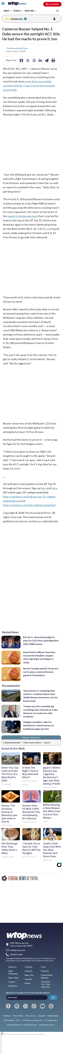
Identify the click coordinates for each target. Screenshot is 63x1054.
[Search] (57, 10)
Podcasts (45, 971)
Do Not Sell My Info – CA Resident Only (22, 1025)
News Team (13, 978)
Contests (29, 967)
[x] (25, 1006)
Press (43, 967)
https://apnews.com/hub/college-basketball (29, 505)
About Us (12, 967)
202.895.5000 (16, 954)
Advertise (12, 986)
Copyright (41, 1016)
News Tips (29, 975)
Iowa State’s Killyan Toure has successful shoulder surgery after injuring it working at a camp (39, 657)
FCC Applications (51, 1020)
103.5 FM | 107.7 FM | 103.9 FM (46, 984)
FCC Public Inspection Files (32, 1020)
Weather (29, 11)
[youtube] (42, 1006)
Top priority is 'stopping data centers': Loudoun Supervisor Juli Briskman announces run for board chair (40, 695)
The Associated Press (17, 48)
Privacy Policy (18, 1016)
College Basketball (11, 742)
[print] (53, 60)
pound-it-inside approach (23, 216)
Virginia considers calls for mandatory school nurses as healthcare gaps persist (38, 725)
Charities (28, 979)
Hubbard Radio (53, 1016)
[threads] (51, 1006)
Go (53, 997)
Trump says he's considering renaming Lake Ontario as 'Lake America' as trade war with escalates (40, 711)
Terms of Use (30, 1016)
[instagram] (16, 1006)
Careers (11, 982)
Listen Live (17, 18)
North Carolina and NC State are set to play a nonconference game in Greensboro (40, 672)
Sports (47, 742)
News (6, 11)
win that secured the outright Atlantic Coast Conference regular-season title (29, 85)
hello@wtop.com (17, 950)
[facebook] (8, 1006)
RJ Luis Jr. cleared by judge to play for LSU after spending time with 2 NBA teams (41, 640)
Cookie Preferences (47, 1025)
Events (27, 983)
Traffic (17, 11)
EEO (18, 1020)
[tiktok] (34, 1006)
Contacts (29, 971)
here (43, 488)
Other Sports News (32, 742)
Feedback (7, 1016)
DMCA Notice (9, 1020)
